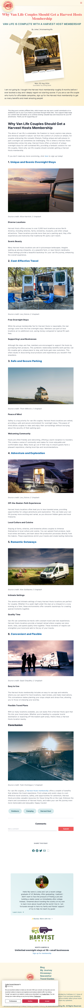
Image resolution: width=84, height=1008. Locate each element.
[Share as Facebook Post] (34, 850)
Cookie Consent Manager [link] (12, 984)
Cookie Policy (38, 1006)
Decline (30, 1001)
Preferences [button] (37, 996)
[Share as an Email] (45, 850)
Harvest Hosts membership (38, 791)
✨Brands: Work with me (41, 919)
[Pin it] (37, 850)
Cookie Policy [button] (45, 994)
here (47, 156)
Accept (47, 1001)
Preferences (13, 1001)
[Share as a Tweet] (41, 850)
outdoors (35, 72)
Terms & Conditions (10, 1006)
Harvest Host (50, 71)
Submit (66, 829)
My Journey (46, 970)
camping (42, 72)
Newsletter (46, 976)
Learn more (17, 912)
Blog (42, 967)
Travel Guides (47, 979)
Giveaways (46, 973)
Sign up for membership (42, 953)
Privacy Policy (25, 1006)
